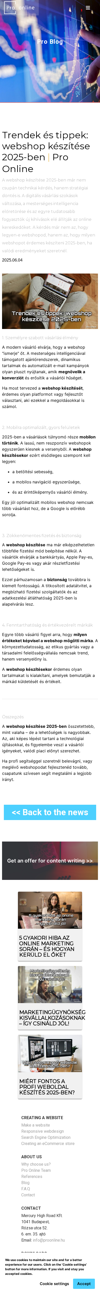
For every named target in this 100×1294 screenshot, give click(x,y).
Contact (28, 1195)
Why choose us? (36, 1164)
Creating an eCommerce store (48, 1143)
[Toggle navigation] (88, 8)
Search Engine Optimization (46, 1137)
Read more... (17, 926)
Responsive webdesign (42, 1131)
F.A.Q (25, 1188)
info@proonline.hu (49, 1240)
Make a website (35, 1125)
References (31, 1176)
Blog (25, 1182)
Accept (84, 1283)
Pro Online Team (36, 1170)
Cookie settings (54, 1283)
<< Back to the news (50, 812)
